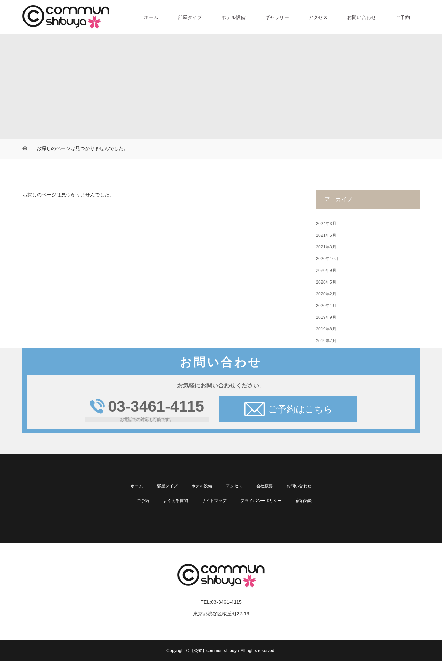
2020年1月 (326, 305)
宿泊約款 (304, 500)
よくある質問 (175, 500)
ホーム (151, 17)
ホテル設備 (233, 17)
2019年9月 (326, 317)
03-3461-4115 (156, 406)
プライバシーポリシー (261, 500)
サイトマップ (214, 500)
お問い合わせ (361, 17)
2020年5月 (326, 282)
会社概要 (264, 486)
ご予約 (402, 17)
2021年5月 (326, 235)
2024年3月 (326, 223)
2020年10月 (327, 258)
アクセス (318, 17)
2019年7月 (326, 340)
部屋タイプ (190, 17)
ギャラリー (277, 17)
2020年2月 (326, 294)
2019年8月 (326, 329)
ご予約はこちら (300, 409)
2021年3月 (326, 247)
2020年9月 (326, 270)
